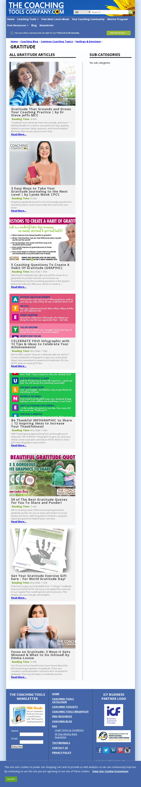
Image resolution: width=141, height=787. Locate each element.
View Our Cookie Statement (110, 771)
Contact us (60, 747)
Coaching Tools (26, 19)
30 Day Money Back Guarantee (66, 735)
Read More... (18, 134)
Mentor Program (117, 19)
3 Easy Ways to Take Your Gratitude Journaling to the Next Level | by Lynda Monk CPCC (39, 191)
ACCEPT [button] (11, 779)
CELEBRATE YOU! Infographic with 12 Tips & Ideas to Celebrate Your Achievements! (40, 344)
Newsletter (47, 25)
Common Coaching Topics (57, 41)
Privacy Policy (61, 752)
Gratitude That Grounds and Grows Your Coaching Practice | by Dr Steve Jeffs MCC (41, 112)
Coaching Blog (29, 41)
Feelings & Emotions (88, 41)
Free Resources (16, 25)
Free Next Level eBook (55, 19)
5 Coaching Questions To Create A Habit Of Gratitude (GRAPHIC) (40, 266)
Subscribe (17, 746)
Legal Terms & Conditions (69, 730)
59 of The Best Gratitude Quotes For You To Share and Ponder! (39, 501)
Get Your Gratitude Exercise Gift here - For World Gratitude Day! (39, 577)
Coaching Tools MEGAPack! (70, 711)
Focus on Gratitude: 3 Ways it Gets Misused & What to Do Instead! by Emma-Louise (40, 655)
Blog (34, 25)
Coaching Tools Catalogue (63, 700)
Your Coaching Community (88, 19)
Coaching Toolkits (65, 706)
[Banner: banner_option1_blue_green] (70, 36)
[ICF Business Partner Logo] (113, 725)
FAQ (54, 726)
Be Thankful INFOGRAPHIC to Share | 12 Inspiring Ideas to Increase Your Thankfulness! (41, 423)
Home (10, 19)
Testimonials (61, 742)
